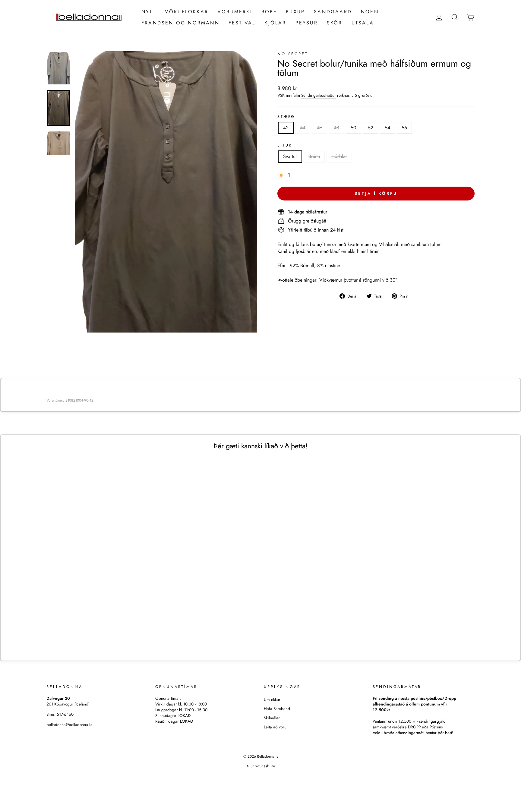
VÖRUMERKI (234, 11)
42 (286, 127)
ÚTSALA (363, 22)
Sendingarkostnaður (318, 95)
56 (404, 127)
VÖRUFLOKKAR (186, 11)
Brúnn (314, 156)
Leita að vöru (275, 727)
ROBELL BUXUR (283, 11)
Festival (242, 22)
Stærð (286, 116)
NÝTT (148, 11)
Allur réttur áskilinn (260, 766)
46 (319, 127)
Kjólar (275, 22)
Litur (284, 145)
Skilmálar (272, 718)
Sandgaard (333, 11)
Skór (335, 22)
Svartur (290, 156)
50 (353, 127)
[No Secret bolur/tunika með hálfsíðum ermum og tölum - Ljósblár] (106, 632)
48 (336, 127)
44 (302, 127)
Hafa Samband (277, 708)
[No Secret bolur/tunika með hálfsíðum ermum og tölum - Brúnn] (97, 632)
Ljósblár (339, 156)
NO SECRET (292, 54)
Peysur (306, 22)
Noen (370, 11)
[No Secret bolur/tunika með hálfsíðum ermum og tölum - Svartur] (89, 632)
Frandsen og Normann (180, 22)
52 (370, 127)
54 (387, 127)
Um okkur (272, 699)
